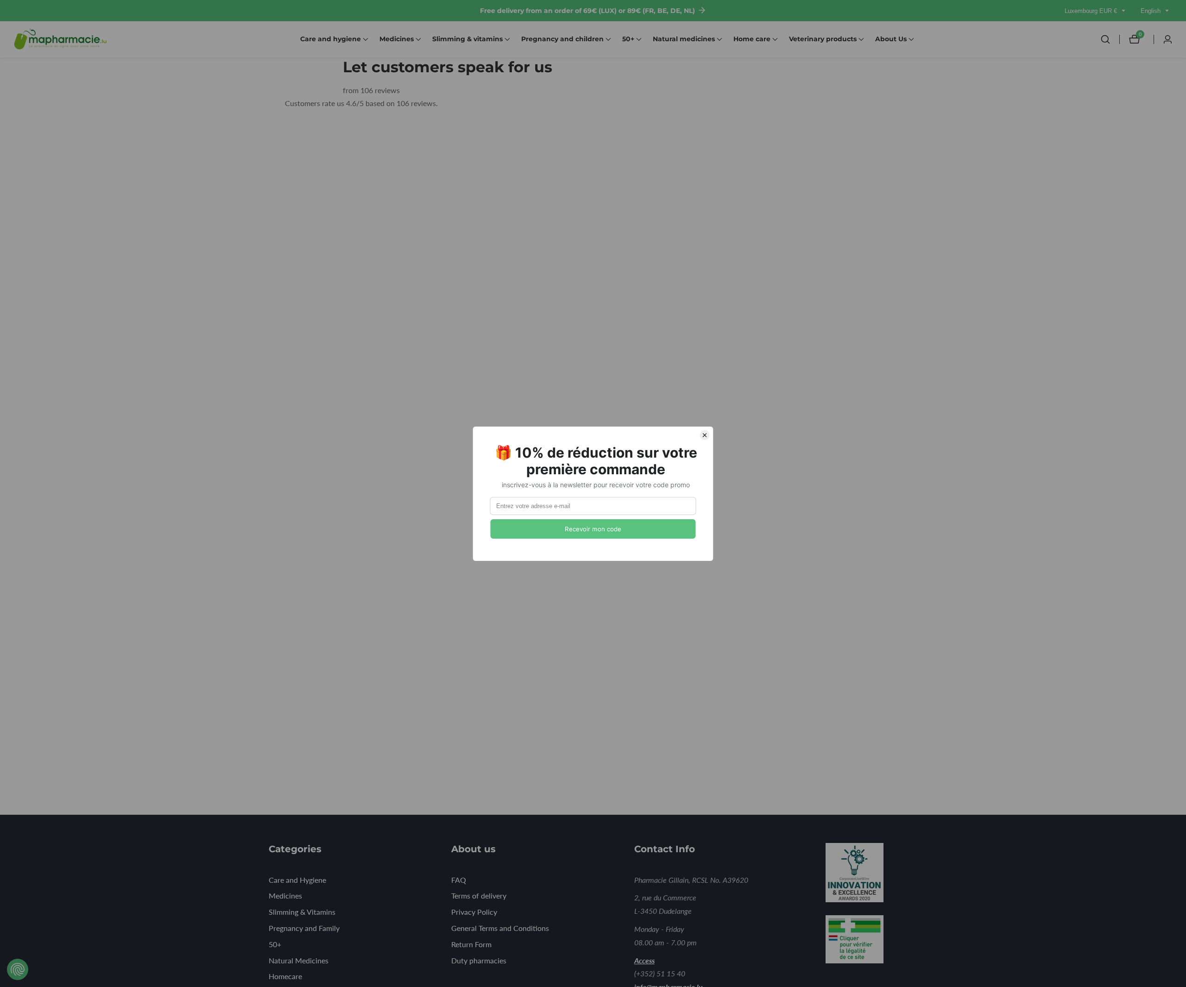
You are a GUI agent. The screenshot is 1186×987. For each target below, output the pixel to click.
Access (644, 960)
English (1151, 10)
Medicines (285, 895)
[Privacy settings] (17, 969)
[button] (330, 39)
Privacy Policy (474, 911)
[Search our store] (1110, 39)
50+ (275, 944)
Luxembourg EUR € (1092, 10)
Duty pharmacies (478, 960)
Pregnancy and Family (304, 928)
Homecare (285, 976)
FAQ (458, 879)
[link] (867, 874)
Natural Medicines (298, 960)
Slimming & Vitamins (302, 911)
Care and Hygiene (297, 879)
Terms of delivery (478, 895)
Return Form (471, 944)
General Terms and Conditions (500, 928)
